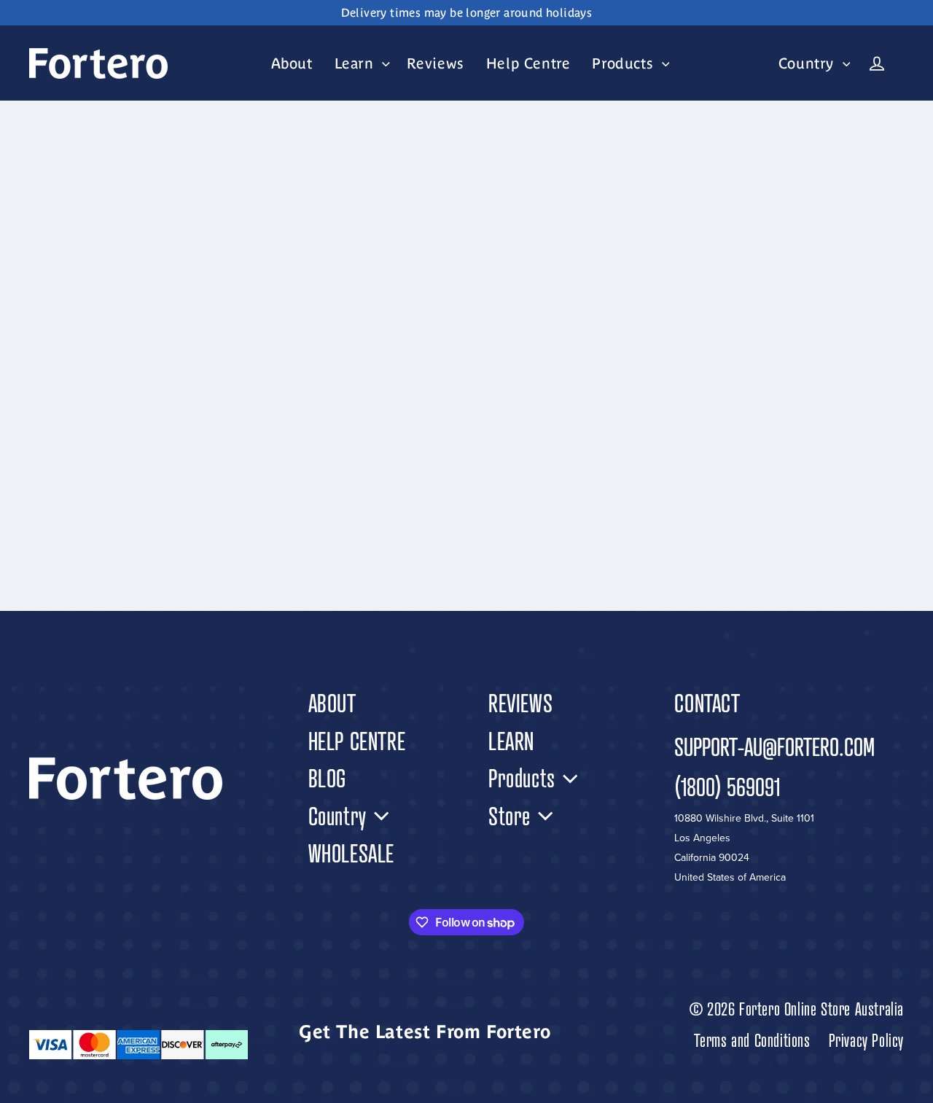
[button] (360, 63)
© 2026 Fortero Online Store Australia (797, 1009)
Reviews (520, 703)
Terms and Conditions (752, 1040)
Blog (327, 778)
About (332, 703)
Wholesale (351, 853)
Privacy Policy (866, 1040)
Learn (511, 741)
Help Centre (357, 741)
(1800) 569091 (727, 787)
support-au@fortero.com (774, 747)
